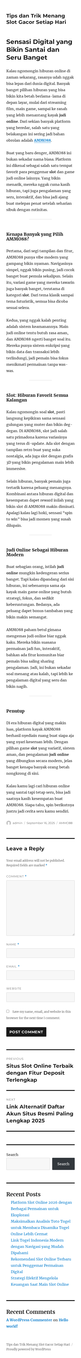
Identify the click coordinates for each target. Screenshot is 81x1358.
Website (14, 988)
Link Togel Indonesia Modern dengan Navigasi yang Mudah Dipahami (37, 1246)
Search (12, 1154)
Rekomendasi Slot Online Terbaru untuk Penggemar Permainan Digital (41, 1265)
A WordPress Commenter (29, 1320)
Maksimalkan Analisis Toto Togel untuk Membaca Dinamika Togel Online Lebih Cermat (40, 1227)
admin (17, 823)
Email (13, 966)
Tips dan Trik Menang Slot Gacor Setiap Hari (36, 19)
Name (12, 944)
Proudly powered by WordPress (28, 1349)
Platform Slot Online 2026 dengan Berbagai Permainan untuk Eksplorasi (41, 1208)
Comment (16, 876)
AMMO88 (42, 140)
